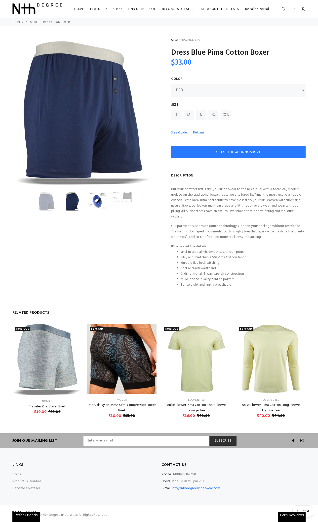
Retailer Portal (257, 9)
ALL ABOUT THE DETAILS (219, 9)
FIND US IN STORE (142, 9)
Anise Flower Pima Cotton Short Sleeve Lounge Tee (196, 407)
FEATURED (98, 9)
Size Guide (179, 132)
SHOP (117, 9)
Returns (198, 132)
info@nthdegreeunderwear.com (196, 488)
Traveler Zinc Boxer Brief (47, 406)
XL (213, 115)
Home (16, 22)
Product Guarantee (26, 481)
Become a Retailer (26, 488)
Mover (122, 399)
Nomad (47, 401)
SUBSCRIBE (223, 441)
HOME (79, 9)
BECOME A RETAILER (178, 9)
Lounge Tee (196, 399)
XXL (226, 115)
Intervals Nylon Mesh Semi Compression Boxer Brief (122, 407)
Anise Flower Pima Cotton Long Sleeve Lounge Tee (271, 407)
